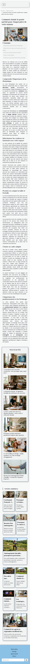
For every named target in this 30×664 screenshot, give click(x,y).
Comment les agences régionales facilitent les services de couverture (13, 631)
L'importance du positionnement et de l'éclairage (14, 57)
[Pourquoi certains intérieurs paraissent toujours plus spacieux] (15, 424)
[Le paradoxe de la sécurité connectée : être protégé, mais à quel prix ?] (15, 361)
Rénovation (14, 649)
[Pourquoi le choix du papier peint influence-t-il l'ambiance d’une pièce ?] (21, 517)
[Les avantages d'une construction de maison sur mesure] (21, 593)
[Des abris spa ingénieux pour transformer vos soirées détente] (8, 570)
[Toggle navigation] (4, 4)
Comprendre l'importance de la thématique (12, 45)
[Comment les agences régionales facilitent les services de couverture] (15, 620)
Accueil (3, 10)
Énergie (14, 651)
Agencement (9, 10)
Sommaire (7, 43)
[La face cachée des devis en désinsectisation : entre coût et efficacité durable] (15, 403)
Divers (14, 656)
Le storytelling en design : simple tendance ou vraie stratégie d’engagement (14, 455)
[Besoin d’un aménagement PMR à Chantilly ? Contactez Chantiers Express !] (15, 467)
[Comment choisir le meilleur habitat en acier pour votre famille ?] (21, 570)
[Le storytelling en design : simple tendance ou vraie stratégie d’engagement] (15, 445)
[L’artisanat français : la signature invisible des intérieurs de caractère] (15, 382)
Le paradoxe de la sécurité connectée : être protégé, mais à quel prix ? (15, 371)
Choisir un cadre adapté (8, 55)
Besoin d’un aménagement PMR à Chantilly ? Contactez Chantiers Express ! (14, 477)
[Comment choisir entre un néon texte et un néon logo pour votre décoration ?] (8, 593)
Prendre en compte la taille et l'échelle (12, 52)
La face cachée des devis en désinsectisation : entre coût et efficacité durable (13, 413)
